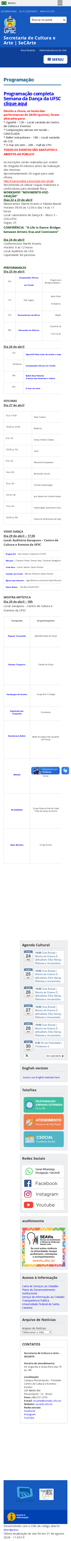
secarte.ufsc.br (44, 1404)
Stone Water (12, 587)
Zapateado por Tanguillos (17, 712)
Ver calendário (54, 1055)
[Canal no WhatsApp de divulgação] (43, 1176)
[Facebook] (43, 1187)
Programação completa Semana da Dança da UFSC (32, 98)
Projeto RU (11, 554)
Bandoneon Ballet (16, 736)
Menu (57, 59)
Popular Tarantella (17, 636)
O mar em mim (33, 388)
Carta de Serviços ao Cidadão (40, 1286)
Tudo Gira (10, 567)
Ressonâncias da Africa (29, 315)
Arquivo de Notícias (34, 1328)
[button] (27, 1056)
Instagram (30, 1414)
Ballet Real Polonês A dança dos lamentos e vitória (40, 377)
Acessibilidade (9, 11)
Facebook (29, 1411)
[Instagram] (43, 1198)
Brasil (12, 3)
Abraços (9, 560)
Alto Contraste (28, 11)
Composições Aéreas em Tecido (40, 365)
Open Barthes (16, 844)
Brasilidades (17, 809)
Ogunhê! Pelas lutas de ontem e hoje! (44, 354)
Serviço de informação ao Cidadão (43, 1297)
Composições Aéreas (28, 277)
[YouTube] (43, 1209)
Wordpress (11, 1530)
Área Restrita (28, 50)
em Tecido (29, 285)
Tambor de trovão (14, 573)
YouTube (29, 1417)
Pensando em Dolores (29, 330)
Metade (16, 774)
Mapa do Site (47, 11)
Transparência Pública (35, 1300)
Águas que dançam (15, 580)
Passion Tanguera (16, 664)
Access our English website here (41, 1077)
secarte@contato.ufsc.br (47, 1400)
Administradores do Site (52, 50)
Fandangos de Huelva (17, 694)
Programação (19, 79)
